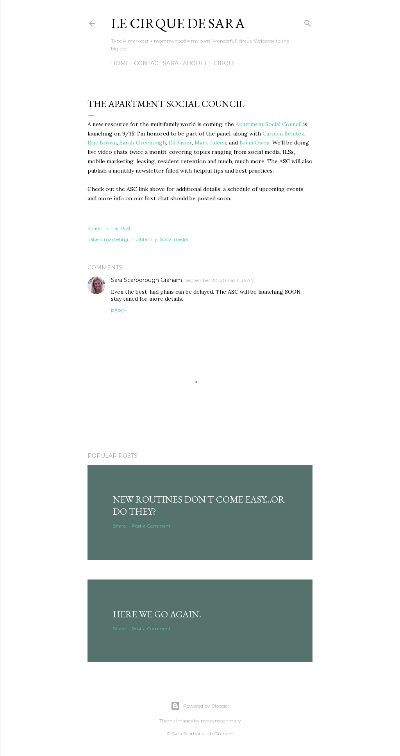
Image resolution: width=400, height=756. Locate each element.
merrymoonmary (221, 721)
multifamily (143, 239)
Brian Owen (254, 142)
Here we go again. (157, 614)
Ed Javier (180, 142)
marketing (116, 239)
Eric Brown (102, 142)
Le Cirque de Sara (178, 23)
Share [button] (94, 228)
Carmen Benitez (283, 133)
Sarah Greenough (143, 142)
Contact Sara (156, 63)
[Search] (307, 21)
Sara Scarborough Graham (146, 280)
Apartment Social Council (269, 124)
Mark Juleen (210, 142)
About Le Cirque (210, 63)
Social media (174, 239)
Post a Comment (151, 526)
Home (120, 63)
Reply (118, 311)
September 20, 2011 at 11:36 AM (220, 280)
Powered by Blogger (206, 706)
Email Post (118, 228)
